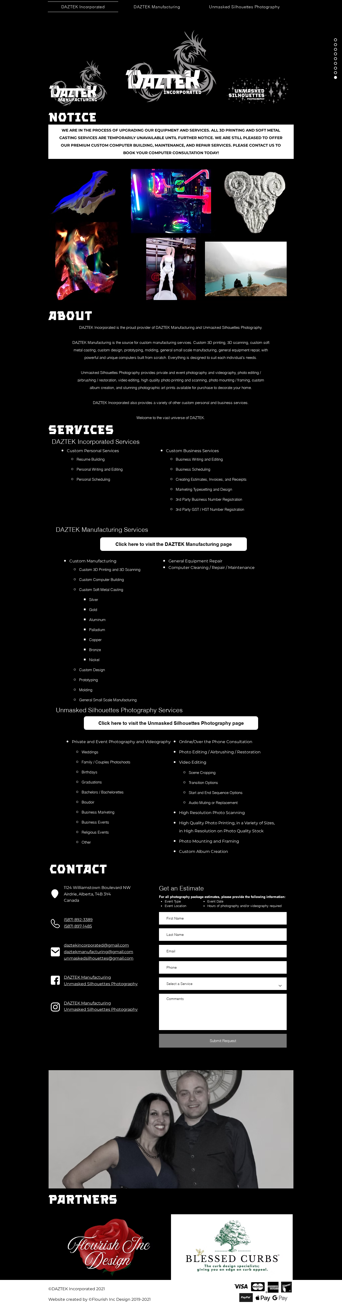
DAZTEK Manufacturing (87, 977)
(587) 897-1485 (78, 926)
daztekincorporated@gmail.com (96, 945)
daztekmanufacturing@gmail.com (98, 951)
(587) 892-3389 (78, 919)
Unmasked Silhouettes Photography (101, 983)
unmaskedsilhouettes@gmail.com (98, 958)
